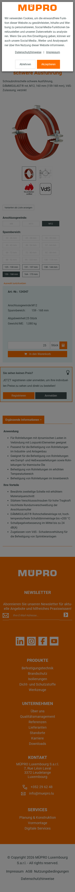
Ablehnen (25, 64)
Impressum (53, 52)
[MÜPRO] (37, 8)
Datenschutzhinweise (28, 52)
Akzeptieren (48, 64)
